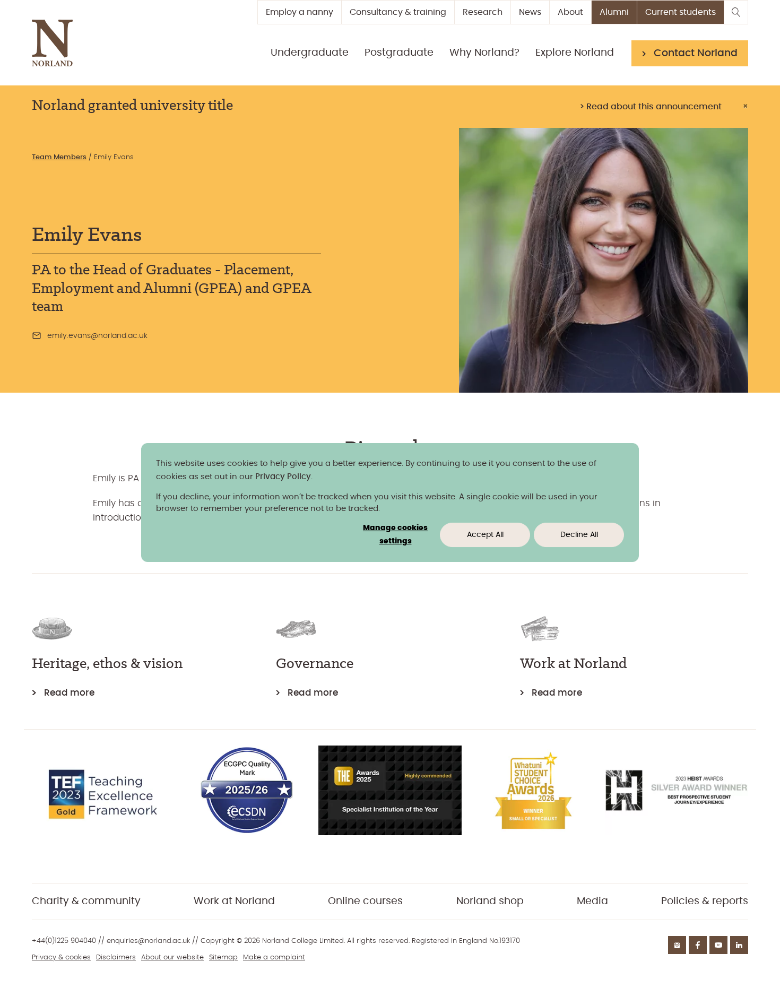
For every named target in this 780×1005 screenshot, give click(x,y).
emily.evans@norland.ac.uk (97, 336)
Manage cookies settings (395, 534)
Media (592, 901)
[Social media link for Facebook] (698, 945)
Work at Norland (234, 901)
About (570, 12)
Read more (69, 692)
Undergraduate (310, 53)
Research (482, 12)
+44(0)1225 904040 (64, 941)
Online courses (365, 901)
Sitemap (223, 957)
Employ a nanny (299, 12)
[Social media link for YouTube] (718, 945)
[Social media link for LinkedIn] (739, 945)
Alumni (614, 12)
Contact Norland (696, 53)
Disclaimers (116, 957)
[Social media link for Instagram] (677, 945)
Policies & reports (704, 901)
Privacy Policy (283, 477)
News (530, 12)
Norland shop (490, 901)
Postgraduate (399, 53)
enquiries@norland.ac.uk (148, 941)
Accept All (485, 535)
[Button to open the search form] (736, 12)
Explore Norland (574, 53)
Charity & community (86, 901)
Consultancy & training (398, 12)
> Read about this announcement (650, 106)
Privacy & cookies (61, 957)
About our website (172, 957)
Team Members (59, 157)
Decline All (579, 535)
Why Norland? (484, 53)
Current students (680, 12)
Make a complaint (274, 957)
